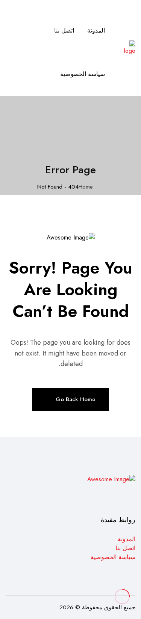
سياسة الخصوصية (82, 74)
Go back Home (76, 399)
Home (86, 187)
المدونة (96, 30)
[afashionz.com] (128, 47)
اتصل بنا (64, 30)
